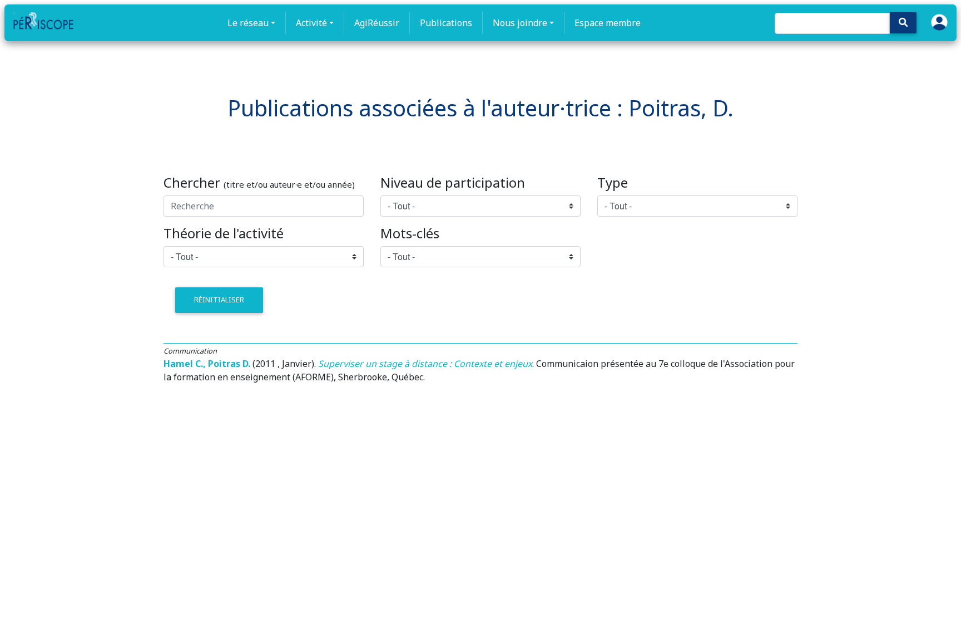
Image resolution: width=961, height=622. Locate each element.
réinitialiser (219, 300)
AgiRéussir (376, 23)
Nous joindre (520, 23)
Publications (446, 23)
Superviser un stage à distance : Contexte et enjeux (425, 363)
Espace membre (607, 23)
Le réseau (248, 23)
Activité (311, 23)
